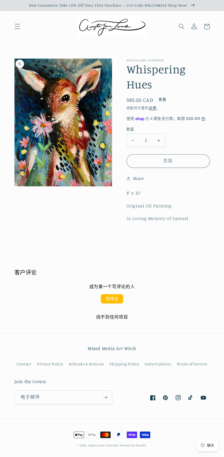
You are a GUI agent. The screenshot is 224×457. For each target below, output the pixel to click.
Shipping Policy (124, 363)
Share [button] (138, 178)
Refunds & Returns (86, 363)
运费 (152, 108)
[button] (17, 26)
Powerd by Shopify (133, 445)
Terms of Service (192, 363)
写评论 (112, 299)
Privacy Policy (50, 363)
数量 (130, 129)
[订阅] (105, 397)
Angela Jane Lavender (103, 445)
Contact (24, 363)
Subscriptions (158, 363)
